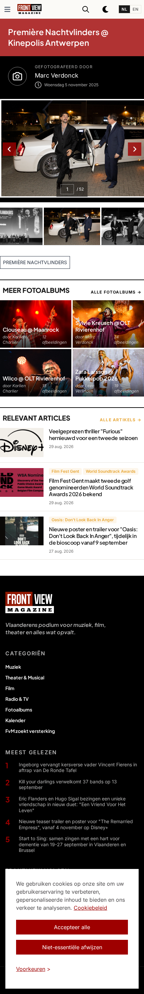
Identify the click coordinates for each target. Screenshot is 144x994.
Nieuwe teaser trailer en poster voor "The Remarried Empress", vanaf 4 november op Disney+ (76, 824)
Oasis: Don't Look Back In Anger (83, 519)
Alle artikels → (120, 419)
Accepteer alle (72, 927)
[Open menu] (7, 9)
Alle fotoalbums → (116, 292)
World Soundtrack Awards (111, 471)
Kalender (15, 720)
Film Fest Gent (65, 471)
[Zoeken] (85, 9)
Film (9, 688)
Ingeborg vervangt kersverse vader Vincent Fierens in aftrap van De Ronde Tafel (78, 767)
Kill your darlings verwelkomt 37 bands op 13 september (68, 784)
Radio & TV (17, 699)
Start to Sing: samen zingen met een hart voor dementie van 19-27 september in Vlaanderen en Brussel (72, 844)
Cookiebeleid (90, 907)
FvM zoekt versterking (30, 731)
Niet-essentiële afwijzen (72, 947)
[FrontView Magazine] (29, 602)
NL (124, 9)
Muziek (13, 667)
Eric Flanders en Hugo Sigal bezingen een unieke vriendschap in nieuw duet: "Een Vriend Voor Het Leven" (72, 804)
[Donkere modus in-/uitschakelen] (105, 9)
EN (135, 9)
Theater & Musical (24, 677)
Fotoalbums (18, 709)
